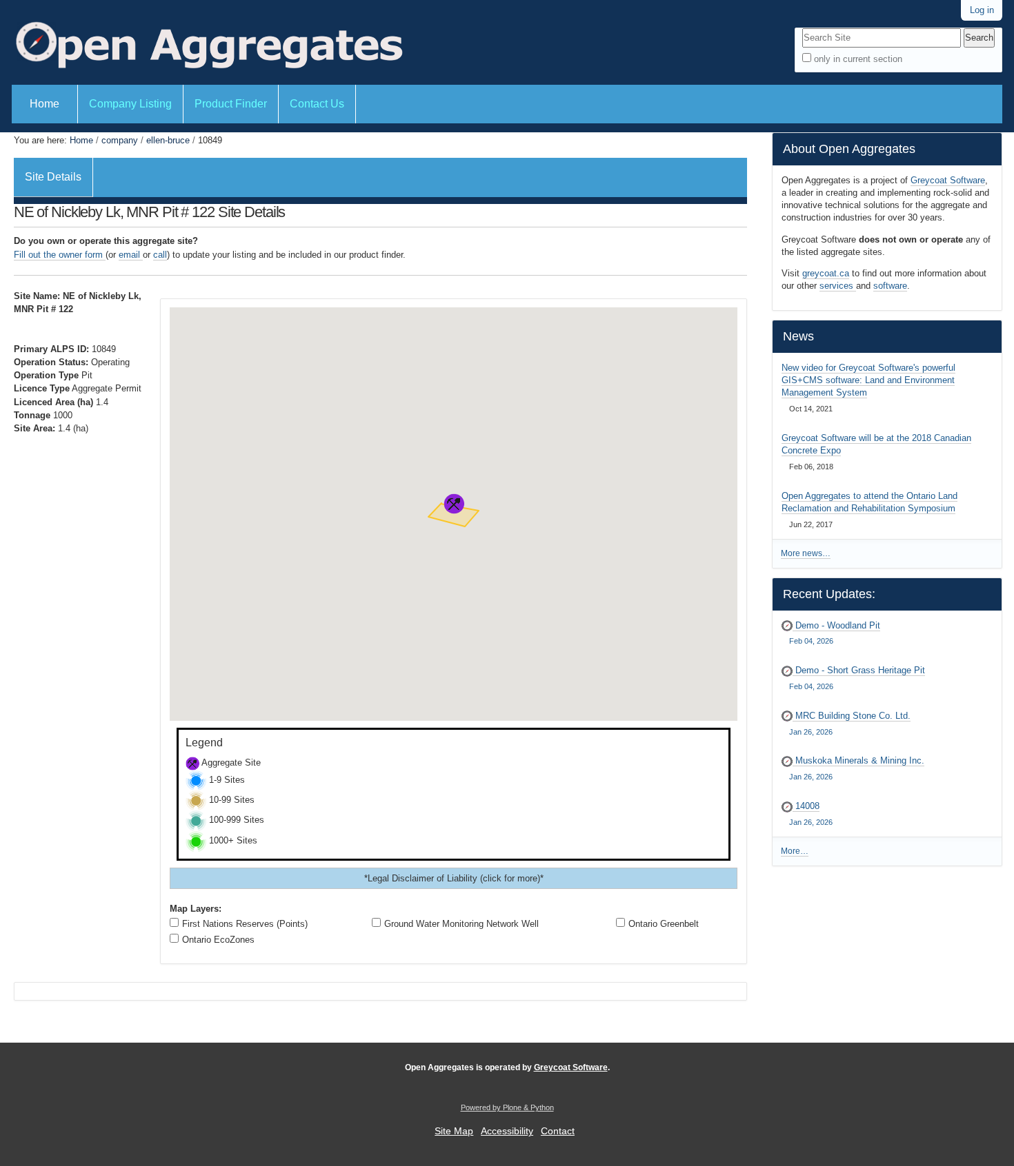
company (119, 140)
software (890, 285)
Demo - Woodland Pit (834, 633)
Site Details (53, 177)
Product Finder (231, 104)
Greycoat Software (948, 180)
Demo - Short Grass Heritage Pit (857, 678)
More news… (806, 553)
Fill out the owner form (60, 254)
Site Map (454, 1131)
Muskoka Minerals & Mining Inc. (856, 768)
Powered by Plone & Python (507, 1107)
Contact (558, 1131)
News (798, 336)
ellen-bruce (168, 140)
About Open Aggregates (849, 149)
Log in (982, 10)
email (131, 254)
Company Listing (130, 104)
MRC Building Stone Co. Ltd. (850, 723)
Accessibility (507, 1131)
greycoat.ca (825, 273)
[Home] (208, 42)
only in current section (858, 59)
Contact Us (317, 104)
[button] (454, 503)
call (160, 254)
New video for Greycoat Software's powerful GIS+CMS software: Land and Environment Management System (868, 380)
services (837, 285)
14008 (811, 813)
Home (44, 104)
